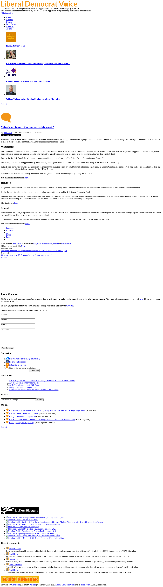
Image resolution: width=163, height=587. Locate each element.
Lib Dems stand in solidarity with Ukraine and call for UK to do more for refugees (34, 251)
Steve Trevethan (15, 565)
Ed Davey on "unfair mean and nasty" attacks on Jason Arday (34, 390)
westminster (66, 244)
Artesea (33, 585)
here (27, 178)
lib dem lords (47, 244)
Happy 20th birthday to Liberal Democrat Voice (40, 536)
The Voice (8, 133)
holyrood (37, 244)
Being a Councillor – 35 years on (22, 387)
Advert (4, 104)
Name (3, 315)
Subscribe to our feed (17, 365)
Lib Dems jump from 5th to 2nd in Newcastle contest (38, 524)
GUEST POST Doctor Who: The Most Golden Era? (42, 538)
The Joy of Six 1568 (29, 520)
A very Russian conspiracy (28, 526)
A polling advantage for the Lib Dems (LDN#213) (37, 533)
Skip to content (7, 13)
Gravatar (69, 306)
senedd (56, 244)
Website (4, 324)
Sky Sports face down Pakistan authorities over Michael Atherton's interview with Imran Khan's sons (62, 522)
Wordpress (15, 585)
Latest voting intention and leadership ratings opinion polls (40, 517)
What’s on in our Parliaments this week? (27, 127)
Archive (9, 20)
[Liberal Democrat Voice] (39, 7)
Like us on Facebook (17, 362)
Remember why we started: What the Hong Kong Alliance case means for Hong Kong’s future (47, 410)
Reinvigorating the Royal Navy (21, 423)
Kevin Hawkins (15, 549)
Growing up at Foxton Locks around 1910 (38, 531)
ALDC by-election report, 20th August (24, 385)
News (23, 246)
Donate (9, 22)
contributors (85, 585)
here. (27, 224)
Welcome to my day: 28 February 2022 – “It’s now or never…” (26, 255)
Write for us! (11, 24)
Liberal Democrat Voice (65, 585)
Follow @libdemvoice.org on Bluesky (24, 359)
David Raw (13, 554)
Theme (9, 29)
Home (8, 17)
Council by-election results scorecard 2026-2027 (36, 529)
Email (3, 320)
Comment (5, 329)
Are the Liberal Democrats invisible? (24, 383)
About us (9, 26)
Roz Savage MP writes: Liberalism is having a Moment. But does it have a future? (42, 380)
